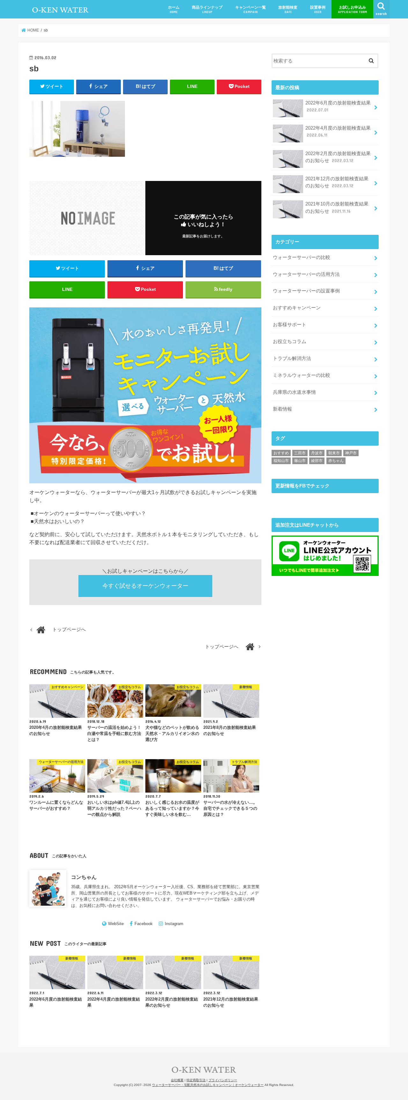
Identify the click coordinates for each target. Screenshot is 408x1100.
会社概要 (177, 1080)
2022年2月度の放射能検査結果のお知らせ (338, 157)
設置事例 (317, 9)
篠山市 (300, 460)
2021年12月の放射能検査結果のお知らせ (336, 182)
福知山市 (281, 460)
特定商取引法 (196, 1080)
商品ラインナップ (207, 9)
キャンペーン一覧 (250, 9)
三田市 (300, 453)
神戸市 (351, 453)
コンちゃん (84, 877)
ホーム (173, 9)
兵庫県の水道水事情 (294, 392)
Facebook (144, 923)
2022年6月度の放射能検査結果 (338, 106)
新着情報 (282, 409)
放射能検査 (287, 9)
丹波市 (317, 453)
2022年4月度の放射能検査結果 (338, 132)
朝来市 (334, 453)
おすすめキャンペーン (297, 307)
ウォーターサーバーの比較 (301, 257)
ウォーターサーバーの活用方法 (306, 274)
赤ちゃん (336, 460)
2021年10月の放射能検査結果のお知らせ (336, 207)
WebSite (116, 923)
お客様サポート (289, 324)
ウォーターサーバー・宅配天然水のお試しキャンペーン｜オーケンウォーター (208, 1085)
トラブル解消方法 (292, 358)
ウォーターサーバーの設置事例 (306, 290)
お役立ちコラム (289, 341)
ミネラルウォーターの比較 (301, 375)
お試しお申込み (352, 9)
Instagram (174, 923)
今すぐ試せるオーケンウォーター (145, 586)
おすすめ (281, 453)
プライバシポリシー (222, 1080)
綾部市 (317, 460)
